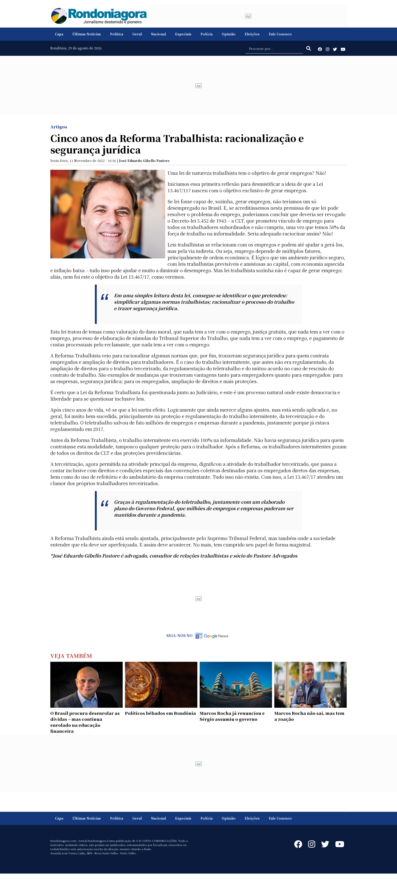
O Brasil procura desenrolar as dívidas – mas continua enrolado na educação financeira (85, 722)
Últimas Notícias (86, 34)
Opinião (228, 34)
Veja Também (71, 655)
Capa (59, 34)
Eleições (252, 34)
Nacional (158, 34)
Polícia (207, 34)
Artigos (58, 127)
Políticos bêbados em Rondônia (160, 713)
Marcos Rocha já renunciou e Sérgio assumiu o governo (232, 716)
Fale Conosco (280, 34)
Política (116, 34)
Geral (137, 34)
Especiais (183, 34)
